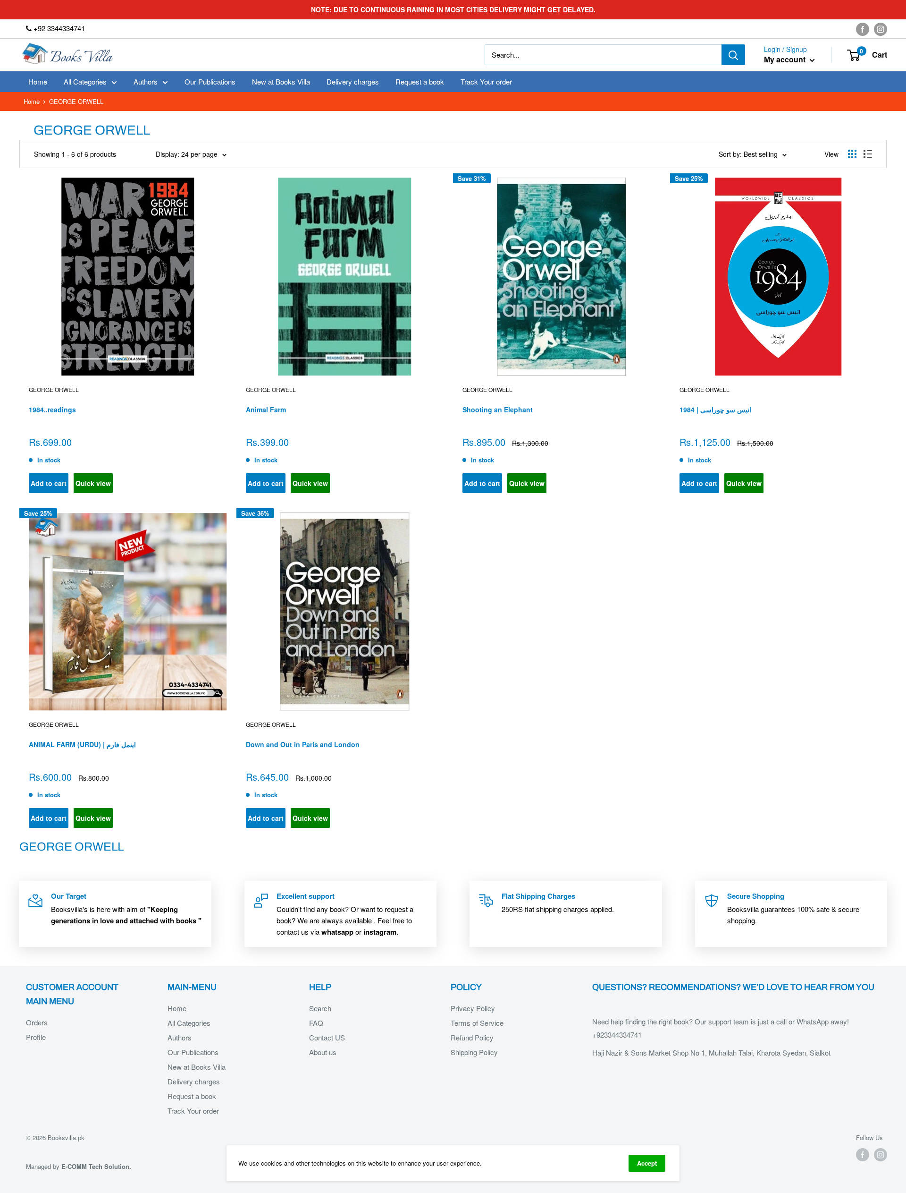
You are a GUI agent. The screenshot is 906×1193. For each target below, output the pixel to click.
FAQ (316, 1023)
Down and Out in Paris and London (303, 744)
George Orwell (54, 389)
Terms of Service (477, 1023)
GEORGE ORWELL (487, 389)
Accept (647, 1163)
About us (322, 1052)
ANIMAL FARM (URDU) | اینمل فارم (82, 744)
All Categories (85, 81)
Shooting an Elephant (497, 409)
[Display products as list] (868, 154)
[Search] (733, 54)
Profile (36, 1037)
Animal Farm (266, 409)
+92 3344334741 (58, 28)
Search (320, 1008)
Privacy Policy (473, 1008)
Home (37, 81)
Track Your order (486, 81)
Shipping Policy (474, 1052)
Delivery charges (353, 81)
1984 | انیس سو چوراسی (715, 409)
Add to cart (49, 483)
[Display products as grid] (852, 154)
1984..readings (52, 409)
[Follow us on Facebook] (862, 29)
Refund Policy (472, 1037)
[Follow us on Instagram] (880, 29)
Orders (37, 1022)
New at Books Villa (281, 81)
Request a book (419, 81)
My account (785, 59)
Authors (146, 81)
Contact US (327, 1037)
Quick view (93, 483)
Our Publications (210, 81)
